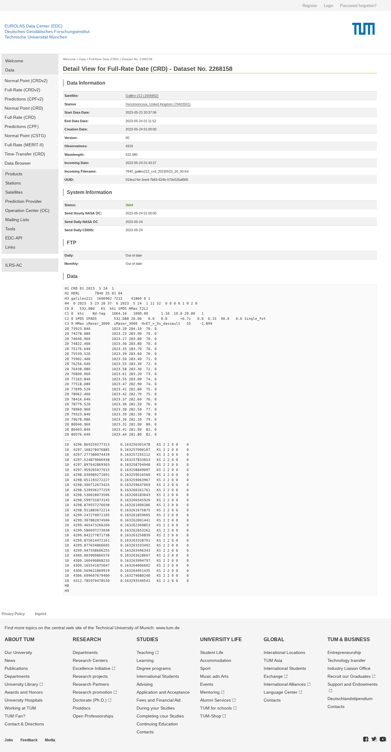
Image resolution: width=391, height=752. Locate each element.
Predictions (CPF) (22, 126)
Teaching (145, 652)
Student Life (211, 652)
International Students (158, 676)
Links (10, 247)
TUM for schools (216, 708)
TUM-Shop (210, 716)
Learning (145, 660)
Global (274, 639)
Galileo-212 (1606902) (142, 95)
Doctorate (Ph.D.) (90, 700)
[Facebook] (366, 739)
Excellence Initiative (92, 668)
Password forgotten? (358, 5)
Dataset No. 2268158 (137, 59)
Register (309, 5)
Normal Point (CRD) (24, 108)
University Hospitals (23, 700)
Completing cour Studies (160, 716)
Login (328, 5)
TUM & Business (348, 639)
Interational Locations (284, 652)
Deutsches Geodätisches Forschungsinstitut (47, 31)
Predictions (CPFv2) (24, 99)
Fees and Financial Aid (159, 700)
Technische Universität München (36, 37)
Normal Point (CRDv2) (26, 80)
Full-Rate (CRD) (20, 117)
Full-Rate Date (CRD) (104, 59)
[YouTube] (383, 739)
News (10, 660)
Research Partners (91, 684)
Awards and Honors (24, 692)
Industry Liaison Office (349, 668)
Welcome (14, 60)
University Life (221, 639)
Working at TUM (20, 708)
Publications (16, 668)
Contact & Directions (24, 723)
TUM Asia (273, 660)
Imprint (40, 614)
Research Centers (90, 660)
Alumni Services (215, 700)
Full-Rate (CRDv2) (22, 89)
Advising (145, 684)
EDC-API (13, 237)
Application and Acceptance (163, 692)
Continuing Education (157, 723)
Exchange (273, 676)
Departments (17, 676)
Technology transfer (346, 660)
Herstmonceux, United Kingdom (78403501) (158, 104)
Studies (147, 639)
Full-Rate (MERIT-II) (24, 144)
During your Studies (156, 708)
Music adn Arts (214, 676)
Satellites (14, 192)
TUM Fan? (15, 716)
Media (50, 740)
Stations (13, 183)
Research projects (90, 676)
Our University (18, 652)
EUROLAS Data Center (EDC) (34, 26)
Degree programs (154, 668)
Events (206, 684)
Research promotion (92, 692)
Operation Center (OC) (27, 210)
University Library (21, 684)
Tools (10, 228)
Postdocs (81, 708)
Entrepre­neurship (344, 652)
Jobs (9, 740)
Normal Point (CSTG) (25, 135)
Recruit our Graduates (349, 676)
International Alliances (285, 684)
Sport (205, 668)
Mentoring (210, 692)
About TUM (19, 639)
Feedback (29, 740)
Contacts (145, 731)
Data (9, 70)
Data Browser (18, 163)
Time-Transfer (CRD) (25, 153)
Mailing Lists (17, 219)
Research (87, 639)
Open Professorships (93, 716)
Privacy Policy (13, 614)
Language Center (281, 692)
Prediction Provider (23, 201)
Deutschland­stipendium (350, 698)
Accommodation (215, 660)
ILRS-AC (13, 265)
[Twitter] (374, 739)
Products (13, 173)
